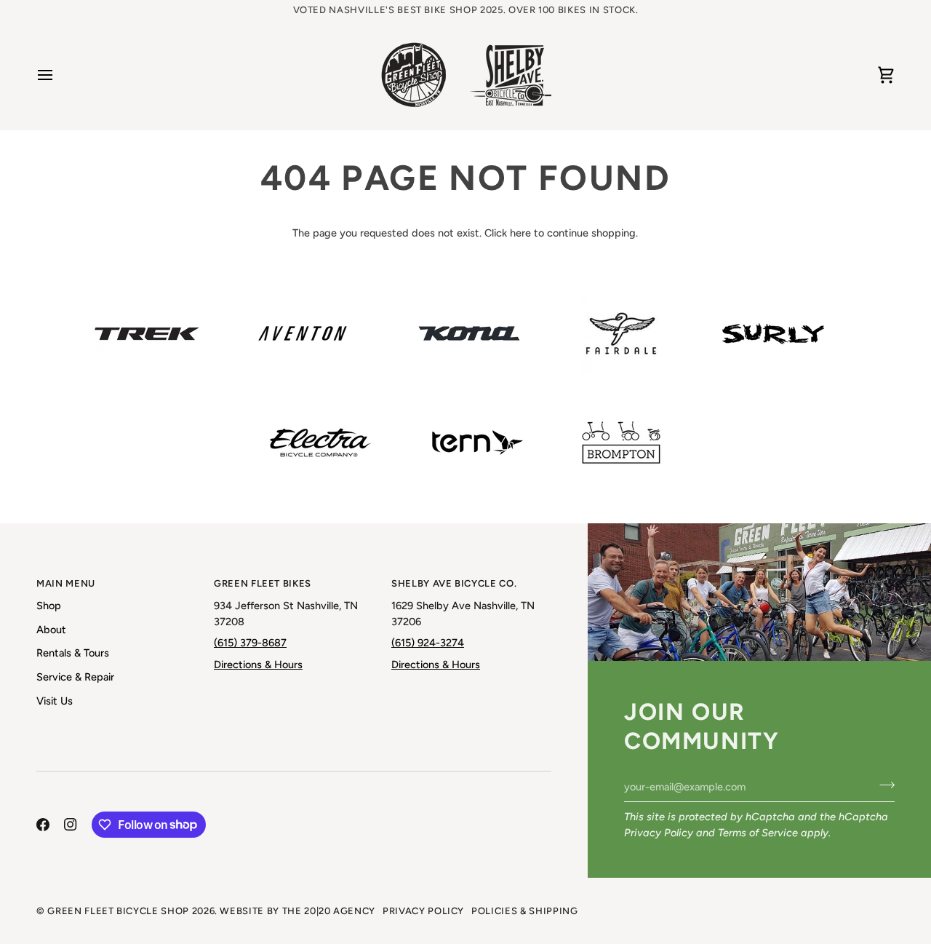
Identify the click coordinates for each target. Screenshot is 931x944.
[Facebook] (42, 824)
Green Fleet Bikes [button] (262, 583)
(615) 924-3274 (427, 642)
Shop (48, 605)
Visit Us (54, 700)
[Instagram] (70, 824)
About (51, 629)
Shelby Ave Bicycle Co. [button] (453, 583)
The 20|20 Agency (328, 910)
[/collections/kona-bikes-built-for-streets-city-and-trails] (469, 333)
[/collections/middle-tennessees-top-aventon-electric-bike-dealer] (302, 333)
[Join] (883, 784)
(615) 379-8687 (250, 642)
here (520, 232)
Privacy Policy (658, 832)
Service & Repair (75, 676)
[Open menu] (58, 75)
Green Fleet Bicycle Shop (118, 910)
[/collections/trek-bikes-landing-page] (146, 334)
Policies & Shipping (524, 910)
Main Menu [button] (65, 583)
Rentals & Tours (72, 652)
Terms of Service (758, 832)
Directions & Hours (258, 664)
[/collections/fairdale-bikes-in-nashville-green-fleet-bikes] (621, 333)
